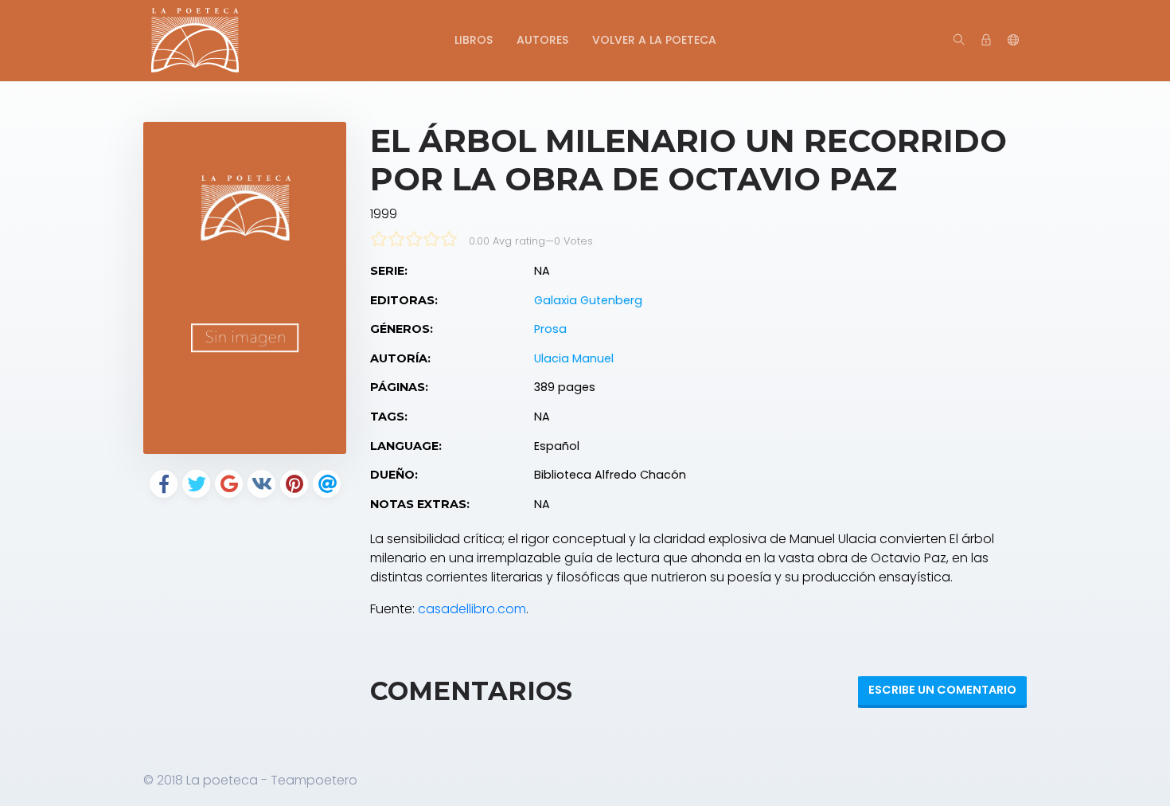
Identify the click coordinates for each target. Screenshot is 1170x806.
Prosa (550, 329)
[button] (1013, 40)
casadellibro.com (472, 609)
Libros (473, 40)
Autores (542, 40)
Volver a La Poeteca (654, 40)
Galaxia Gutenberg (588, 300)
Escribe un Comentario (942, 690)
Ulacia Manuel (574, 358)
